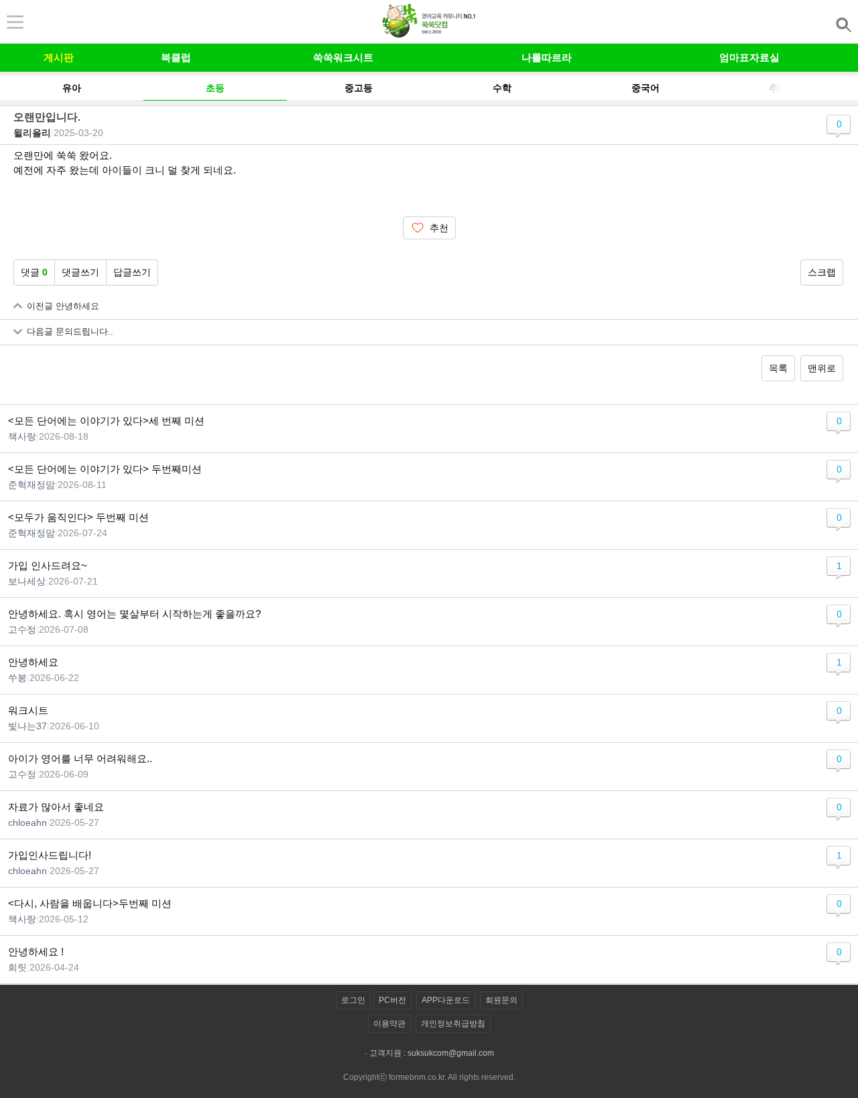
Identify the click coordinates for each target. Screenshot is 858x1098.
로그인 (353, 1000)
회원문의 (501, 1000)
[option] (71, 88)
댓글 (34, 272)
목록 (778, 368)
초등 (215, 88)
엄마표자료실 (749, 57)
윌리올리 (32, 132)
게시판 (59, 57)
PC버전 (392, 1000)
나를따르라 (547, 57)
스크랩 (822, 272)
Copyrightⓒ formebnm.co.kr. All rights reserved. (429, 1077)
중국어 (645, 88)
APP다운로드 (446, 1000)
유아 (71, 88)
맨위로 (822, 368)
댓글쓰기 (80, 272)
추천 (439, 228)
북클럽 (176, 57)
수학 (502, 88)
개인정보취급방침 (453, 1023)
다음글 (70, 332)
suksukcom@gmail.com (451, 1053)
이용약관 (389, 1023)
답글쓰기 (132, 272)
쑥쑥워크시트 (343, 57)
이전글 (63, 306)
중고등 (359, 88)
